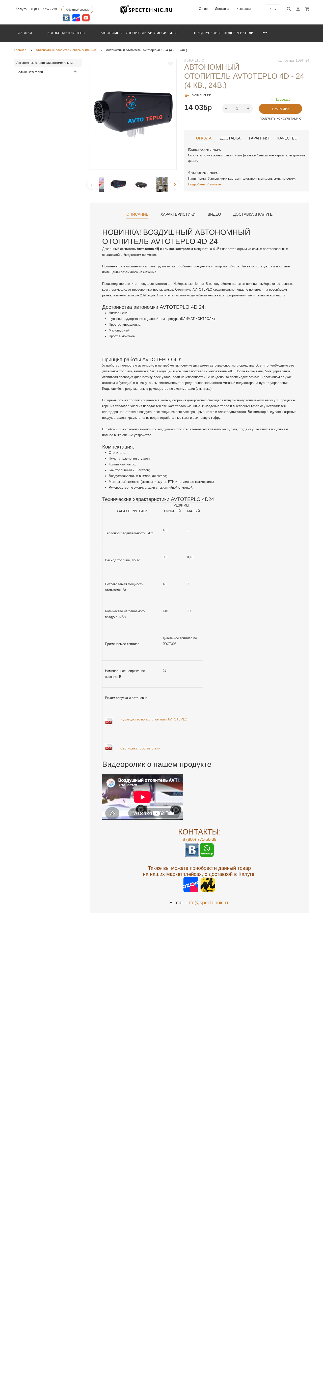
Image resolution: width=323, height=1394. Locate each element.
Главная (24, 33)
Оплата (203, 138)
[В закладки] (170, 64)
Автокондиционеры (66, 33)
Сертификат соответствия (140, 748)
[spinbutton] (237, 108)
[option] (133, 114)
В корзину (280, 108)
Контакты (243, 9)
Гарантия (259, 138)
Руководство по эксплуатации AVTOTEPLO (153, 719)
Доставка (222, 9)
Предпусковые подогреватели (224, 33)
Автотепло (194, 60)
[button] (249, 108)
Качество (287, 138)
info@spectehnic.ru (208, 902)
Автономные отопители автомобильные (140, 33)
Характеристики (178, 214)
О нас (203, 9)
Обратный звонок (77, 9)
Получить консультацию (281, 118)
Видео (214, 214)
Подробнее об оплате (204, 184)
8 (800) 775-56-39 (44, 9)
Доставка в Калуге (253, 214)
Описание (137, 214)
